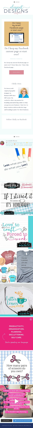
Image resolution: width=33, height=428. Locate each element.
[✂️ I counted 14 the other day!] (16, 367)
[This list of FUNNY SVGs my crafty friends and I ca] (16, 266)
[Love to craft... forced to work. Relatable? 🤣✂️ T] (16, 232)
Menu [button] (18, 2)
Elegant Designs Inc (16, 9)
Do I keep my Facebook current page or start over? (16, 51)
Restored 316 (27, 425)
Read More (16, 72)
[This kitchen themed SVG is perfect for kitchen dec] (16, 198)
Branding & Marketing (16, 58)
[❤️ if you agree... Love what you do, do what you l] (16, 164)
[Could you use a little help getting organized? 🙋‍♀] (16, 333)
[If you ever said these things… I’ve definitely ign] (16, 401)
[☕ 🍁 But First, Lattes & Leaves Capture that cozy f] (16, 299)
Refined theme (17, 425)
